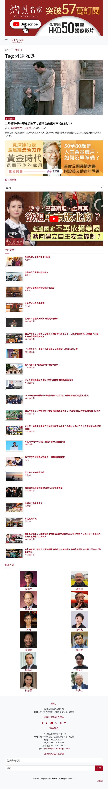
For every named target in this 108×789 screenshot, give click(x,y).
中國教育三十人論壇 (21, 128)
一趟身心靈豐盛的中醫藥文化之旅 (39, 288)
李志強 (28, 521)
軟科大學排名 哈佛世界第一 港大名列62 (42, 365)
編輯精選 (29, 444)
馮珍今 (28, 260)
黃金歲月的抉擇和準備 (34, 472)
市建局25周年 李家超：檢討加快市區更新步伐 (45, 442)
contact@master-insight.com (57, 748)
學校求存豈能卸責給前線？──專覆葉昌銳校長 (45, 457)
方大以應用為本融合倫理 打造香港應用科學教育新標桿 (49, 380)
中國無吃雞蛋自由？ (33, 503)
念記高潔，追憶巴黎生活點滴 (37, 257)
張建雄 (28, 475)
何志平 (28, 306)
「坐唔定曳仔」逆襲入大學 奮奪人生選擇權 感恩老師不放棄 (51, 349)
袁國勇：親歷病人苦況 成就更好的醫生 (42, 318)
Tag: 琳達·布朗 (17, 50)
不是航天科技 (31, 518)
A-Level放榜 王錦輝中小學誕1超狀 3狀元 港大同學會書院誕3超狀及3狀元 (57, 395)
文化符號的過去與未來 (34, 303)
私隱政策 (100, 781)
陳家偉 (28, 290)
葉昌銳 (28, 275)
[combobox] (54, 188)
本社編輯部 (30, 321)
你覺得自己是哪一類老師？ (36, 272)
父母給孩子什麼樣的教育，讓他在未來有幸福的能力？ (39, 123)
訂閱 (99, 768)
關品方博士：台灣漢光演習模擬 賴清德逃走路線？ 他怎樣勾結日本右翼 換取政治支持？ (63, 411)
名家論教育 (10, 119)
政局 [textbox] (8, 187)
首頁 (6, 50)
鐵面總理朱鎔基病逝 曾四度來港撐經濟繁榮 (44, 488)
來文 (27, 460)
